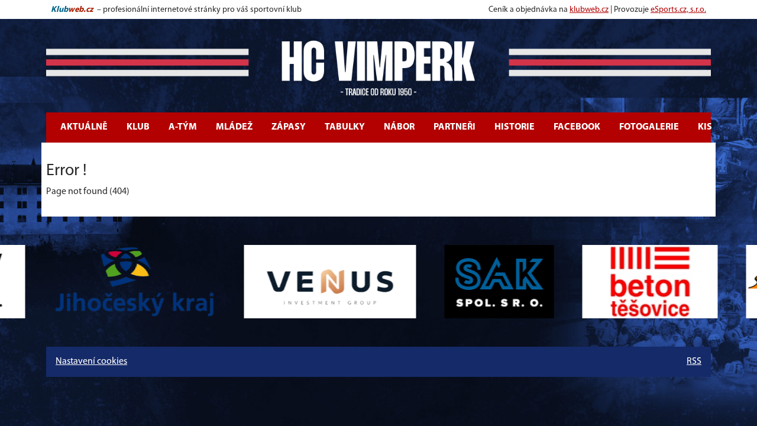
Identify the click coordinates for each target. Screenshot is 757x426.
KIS (705, 127)
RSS (694, 361)
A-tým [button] (183, 127)
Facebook (577, 127)
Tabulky (345, 127)
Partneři (454, 127)
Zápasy (288, 127)
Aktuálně (84, 127)
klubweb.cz (589, 9)
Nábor (399, 127)
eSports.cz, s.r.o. (678, 9)
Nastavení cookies (91, 361)
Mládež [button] (234, 127)
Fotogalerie (649, 127)
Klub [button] (138, 127)
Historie (514, 127)
